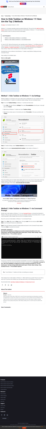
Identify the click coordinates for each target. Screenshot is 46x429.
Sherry (3, 25)
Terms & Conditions (21, 423)
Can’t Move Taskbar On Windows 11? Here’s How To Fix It (23, 282)
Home (2, 15)
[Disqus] (23, 323)
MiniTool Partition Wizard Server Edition (7, 385)
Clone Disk (2, 401)
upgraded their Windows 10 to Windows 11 (34, 45)
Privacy (27, 423)
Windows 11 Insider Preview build (12, 47)
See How (23, 3)
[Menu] (44, 6)
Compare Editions (4, 389)
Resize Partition (3, 393)
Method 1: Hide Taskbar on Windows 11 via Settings (16, 37)
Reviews (2, 409)
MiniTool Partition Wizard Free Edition (7, 381)
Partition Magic (8, 15)
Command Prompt (27, 213)
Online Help (2, 407)
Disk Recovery (3, 399)
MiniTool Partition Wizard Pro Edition (7, 383)
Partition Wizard (11, 6)
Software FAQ (3, 405)
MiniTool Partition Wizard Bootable (6, 387)
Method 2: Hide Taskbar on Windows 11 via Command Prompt (18, 39)
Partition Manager (4, 395)
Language (4, 418)
